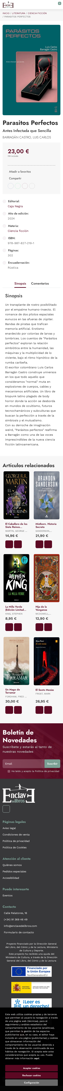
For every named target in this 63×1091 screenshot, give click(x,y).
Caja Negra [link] (15, 206)
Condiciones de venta (16, 834)
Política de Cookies (14, 847)
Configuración (31, 1082)
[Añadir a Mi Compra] (9, 544)
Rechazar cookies (31, 1075)
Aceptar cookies (31, 1068)
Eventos (7, 895)
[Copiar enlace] (32, 186)
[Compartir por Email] (25, 186)
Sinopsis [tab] (20, 283)
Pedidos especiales (14, 871)
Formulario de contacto (19, 932)
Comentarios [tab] (40, 283)
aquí (36, 1058)
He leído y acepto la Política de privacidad (35, 771)
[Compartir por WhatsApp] (18, 186)
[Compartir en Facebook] (11, 186)
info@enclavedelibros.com (20, 925)
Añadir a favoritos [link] (20, 172)
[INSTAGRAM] (6, 809)
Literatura (18, 13)
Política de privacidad (16, 841)
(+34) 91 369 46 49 (15, 919)
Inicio (6, 13)
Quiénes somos (12, 865)
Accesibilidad (11, 877)
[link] (18, 544)
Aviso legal (9, 828)
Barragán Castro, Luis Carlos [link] (27, 137)
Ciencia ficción (37, 13)
